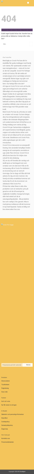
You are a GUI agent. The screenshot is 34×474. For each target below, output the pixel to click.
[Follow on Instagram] (7, 371)
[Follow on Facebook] (3, 371)
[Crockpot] (10, 3)
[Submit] (31, 44)
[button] (31, 3)
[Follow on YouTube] (11, 371)
